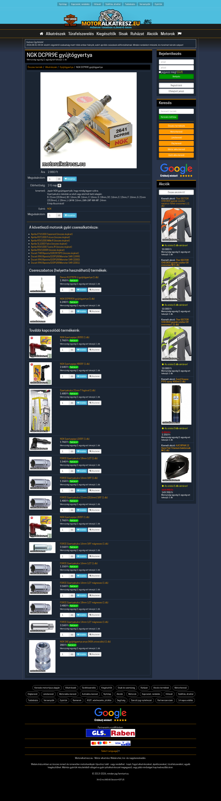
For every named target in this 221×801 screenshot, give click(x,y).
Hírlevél (97, 4)
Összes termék (35, 67)
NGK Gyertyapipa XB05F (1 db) (75, 363)
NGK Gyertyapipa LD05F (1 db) (74, 438)
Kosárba (71, 179)
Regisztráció (176, 85)
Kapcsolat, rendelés (80, 4)
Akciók (152, 34)
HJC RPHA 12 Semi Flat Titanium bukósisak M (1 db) (175, 448)
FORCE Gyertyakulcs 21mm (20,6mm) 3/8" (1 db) (84, 497)
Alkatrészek (56, 34)
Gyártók (158, 4)
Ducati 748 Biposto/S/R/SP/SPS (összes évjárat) (55, 253)
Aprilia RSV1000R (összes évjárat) (47, 250)
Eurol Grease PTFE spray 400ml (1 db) (174, 380)
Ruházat (137, 34)
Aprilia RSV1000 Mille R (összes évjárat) (50, 240)
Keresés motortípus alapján (47, 688)
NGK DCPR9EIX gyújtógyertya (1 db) (77, 298)
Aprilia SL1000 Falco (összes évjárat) (49, 243)
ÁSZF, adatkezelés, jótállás (99, 700)
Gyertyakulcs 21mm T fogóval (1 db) (77, 390)
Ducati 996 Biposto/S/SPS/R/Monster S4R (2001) (55, 262)
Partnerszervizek (165, 700)
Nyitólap (63, 4)
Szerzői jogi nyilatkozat (141, 700)
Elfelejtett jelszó (176, 91)
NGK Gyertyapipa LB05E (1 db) (74, 337)
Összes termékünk (176, 126)
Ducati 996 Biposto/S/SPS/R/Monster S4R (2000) (55, 259)
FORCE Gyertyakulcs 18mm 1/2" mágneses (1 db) (84, 602)
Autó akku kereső (176, 155)
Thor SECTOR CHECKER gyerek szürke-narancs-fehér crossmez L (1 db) (175, 202)
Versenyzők (145, 4)
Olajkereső (32, 694)
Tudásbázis (130, 4)
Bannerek (77, 700)
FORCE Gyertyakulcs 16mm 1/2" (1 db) (79, 563)
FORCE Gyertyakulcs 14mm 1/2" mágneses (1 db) (84, 622)
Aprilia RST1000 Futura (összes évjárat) (50, 237)
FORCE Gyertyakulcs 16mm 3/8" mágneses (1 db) (84, 543)
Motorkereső (176, 131)
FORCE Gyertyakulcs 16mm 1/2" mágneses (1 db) (84, 582)
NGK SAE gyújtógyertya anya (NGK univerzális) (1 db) (85, 641)
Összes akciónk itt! (176, 192)
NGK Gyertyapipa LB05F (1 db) (74, 517)
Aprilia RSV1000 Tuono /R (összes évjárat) (51, 247)
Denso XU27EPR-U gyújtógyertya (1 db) (79, 277)
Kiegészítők (106, 34)
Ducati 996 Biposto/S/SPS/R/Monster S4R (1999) (55, 256)
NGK (49, 208)
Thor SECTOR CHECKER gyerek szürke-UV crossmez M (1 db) (175, 262)
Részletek (95, 290)
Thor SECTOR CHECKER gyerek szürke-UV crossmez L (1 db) (175, 322)
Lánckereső (176, 137)
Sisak (123, 34)
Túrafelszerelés (81, 34)
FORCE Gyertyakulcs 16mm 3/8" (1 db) (79, 478)
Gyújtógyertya (66, 67)
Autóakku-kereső (90, 694)
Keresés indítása (168, 117)
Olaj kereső (176, 143)
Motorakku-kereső (67, 694)
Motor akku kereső (176, 149)
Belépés (176, 76)
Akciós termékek (161, 688)
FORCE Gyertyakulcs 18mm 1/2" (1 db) (79, 458)
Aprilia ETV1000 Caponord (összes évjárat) (52, 234)
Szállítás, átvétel (113, 4)
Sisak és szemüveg (126, 688)
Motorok (168, 34)
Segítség (121, 700)
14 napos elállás (185, 700)
